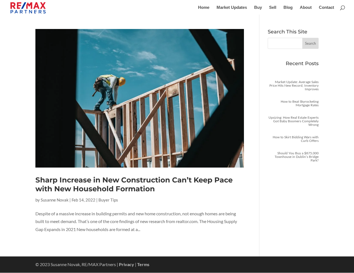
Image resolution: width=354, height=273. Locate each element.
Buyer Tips (108, 199)
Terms (143, 264)
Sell (272, 8)
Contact (326, 8)
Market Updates (232, 8)
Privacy (126, 264)
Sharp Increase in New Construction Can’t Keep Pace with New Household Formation (134, 184)
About (306, 8)
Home (203, 8)
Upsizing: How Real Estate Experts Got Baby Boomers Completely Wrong (294, 121)
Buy (258, 8)
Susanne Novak (55, 199)
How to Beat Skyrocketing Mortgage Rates (300, 103)
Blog (288, 8)
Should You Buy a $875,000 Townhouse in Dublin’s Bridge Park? (297, 156)
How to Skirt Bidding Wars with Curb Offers (296, 139)
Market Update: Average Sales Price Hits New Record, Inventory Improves (294, 85)
